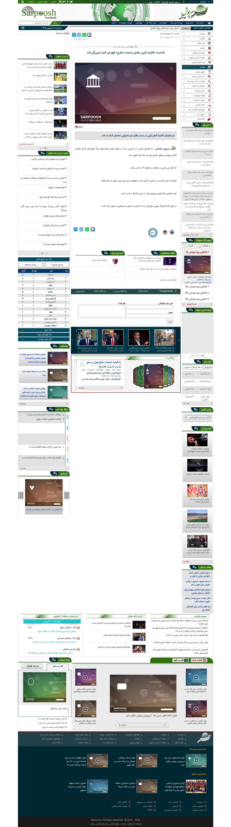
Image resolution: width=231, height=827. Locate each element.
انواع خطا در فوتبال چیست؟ (54, 244)
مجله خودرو (83, 743)
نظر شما (121, 303)
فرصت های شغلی (119, 806)
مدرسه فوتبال (33, 666)
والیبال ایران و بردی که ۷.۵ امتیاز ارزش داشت (199, 500)
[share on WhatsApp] (84, 35)
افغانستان (56, 743)
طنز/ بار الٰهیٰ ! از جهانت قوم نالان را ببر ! (51, 719)
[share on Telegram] (79, 35)
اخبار (114, 23)
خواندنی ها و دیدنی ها (50, 735)
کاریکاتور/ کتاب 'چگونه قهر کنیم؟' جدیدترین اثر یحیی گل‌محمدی (44, 511)
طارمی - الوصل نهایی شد (42, 75)
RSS (150, 810)
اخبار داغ (200, 23)
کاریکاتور (64, 474)
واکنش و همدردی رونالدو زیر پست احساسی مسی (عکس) (111, 625)
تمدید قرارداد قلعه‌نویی (170, 28)
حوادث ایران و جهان (157, 743)
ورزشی (67, 417)
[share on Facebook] (89, 35)
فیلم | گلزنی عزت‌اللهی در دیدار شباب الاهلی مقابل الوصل (195, 722)
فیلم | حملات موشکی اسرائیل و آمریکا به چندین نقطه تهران (124, 761)
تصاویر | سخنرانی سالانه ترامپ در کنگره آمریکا (125, 785)
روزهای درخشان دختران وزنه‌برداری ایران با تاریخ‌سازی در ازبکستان (198, 450)
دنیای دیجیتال (81, 739)
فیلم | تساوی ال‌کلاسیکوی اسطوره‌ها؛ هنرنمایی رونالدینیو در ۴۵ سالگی (85, 690)
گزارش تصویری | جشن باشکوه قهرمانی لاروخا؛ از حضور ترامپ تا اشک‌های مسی (174, 787)
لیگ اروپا (48, 330)
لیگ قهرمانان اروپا (45, 334)
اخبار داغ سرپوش (191, 235)
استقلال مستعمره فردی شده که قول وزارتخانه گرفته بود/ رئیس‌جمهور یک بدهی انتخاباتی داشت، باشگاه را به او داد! (180, 629)
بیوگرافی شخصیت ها (51, 739)
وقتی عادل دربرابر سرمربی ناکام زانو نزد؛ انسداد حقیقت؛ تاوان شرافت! (181, 642)
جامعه (163, 735)
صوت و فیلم (198, 810)
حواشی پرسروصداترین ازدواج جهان (116, 635)
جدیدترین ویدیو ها (198, 749)
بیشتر (24, 404)
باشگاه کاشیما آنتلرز (99, 260)
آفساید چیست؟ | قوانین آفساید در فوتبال (48, 168)
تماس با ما (173, 802)
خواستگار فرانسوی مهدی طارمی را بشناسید (113, 647)
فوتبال (177, 33)
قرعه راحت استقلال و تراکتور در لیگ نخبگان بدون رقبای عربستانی (147, 259)
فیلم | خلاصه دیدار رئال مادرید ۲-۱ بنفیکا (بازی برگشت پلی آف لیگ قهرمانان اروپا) (195, 690)
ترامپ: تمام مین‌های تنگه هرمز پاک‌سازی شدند (88, 349)
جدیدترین (80, 291)
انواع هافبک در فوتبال (56, 187)
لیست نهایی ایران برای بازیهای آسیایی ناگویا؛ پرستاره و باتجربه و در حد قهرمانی (37, 65)
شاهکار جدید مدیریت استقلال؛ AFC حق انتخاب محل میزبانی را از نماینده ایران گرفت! (179, 622)
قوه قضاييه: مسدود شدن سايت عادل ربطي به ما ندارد (187, 635)
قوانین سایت (197, 806)
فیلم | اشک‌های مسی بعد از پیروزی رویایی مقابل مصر (151, 715)
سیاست (180, 735)
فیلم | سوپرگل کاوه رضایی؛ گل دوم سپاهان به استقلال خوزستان (85, 722)
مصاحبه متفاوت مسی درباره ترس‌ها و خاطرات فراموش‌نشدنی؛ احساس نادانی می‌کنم (198, 280)
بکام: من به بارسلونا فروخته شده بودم (34, 373)
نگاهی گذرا (122, 802)
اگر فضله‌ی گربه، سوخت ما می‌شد (53, 727)
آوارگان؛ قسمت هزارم (168, 280)
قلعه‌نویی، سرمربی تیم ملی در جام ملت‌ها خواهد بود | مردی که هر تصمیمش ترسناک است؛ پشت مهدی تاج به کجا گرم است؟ (198, 551)
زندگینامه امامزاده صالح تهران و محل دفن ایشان (103, 362)
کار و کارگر (179, 743)
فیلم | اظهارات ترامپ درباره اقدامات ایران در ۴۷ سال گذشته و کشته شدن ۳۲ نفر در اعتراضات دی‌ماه (75, 761)
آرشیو (54, 2)
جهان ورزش (135, 743)
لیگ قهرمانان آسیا (166, 33)
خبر (207, 125)
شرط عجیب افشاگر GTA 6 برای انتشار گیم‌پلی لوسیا (165, 349)
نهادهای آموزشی (132, 735)
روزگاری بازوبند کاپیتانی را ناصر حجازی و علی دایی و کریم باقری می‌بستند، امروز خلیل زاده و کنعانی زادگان (33, 392)
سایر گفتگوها (192, 304)
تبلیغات (31, 2)
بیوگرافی (139, 23)
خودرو (67, 460)
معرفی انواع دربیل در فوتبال (54, 216)
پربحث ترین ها (176, 23)
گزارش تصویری (171, 810)
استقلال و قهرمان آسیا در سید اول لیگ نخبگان (158, 269)
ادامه (188, 404)
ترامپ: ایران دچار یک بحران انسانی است (115, 349)
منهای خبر (163, 23)
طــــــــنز (58, 666)
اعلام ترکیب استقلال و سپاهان (40, 122)
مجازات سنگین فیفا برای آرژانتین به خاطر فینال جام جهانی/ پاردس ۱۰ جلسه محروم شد (36, 88)
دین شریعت (108, 743)
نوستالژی (64, 346)
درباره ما (200, 802)
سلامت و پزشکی (159, 739)
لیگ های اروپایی (45, 339)
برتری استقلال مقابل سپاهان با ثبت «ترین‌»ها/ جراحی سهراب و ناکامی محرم (38, 135)
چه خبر (59, 409)
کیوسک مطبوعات (125, 23)
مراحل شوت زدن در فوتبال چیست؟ (51, 235)
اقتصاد (180, 739)
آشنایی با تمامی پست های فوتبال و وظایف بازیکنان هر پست (44, 180)
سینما (67, 428)
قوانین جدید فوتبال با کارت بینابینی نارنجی (48, 159)
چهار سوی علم (82, 735)
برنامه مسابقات (30, 264)
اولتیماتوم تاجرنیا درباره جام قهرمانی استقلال (38, 100)
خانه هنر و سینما (107, 735)
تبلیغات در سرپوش (144, 802)
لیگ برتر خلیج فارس (44, 259)
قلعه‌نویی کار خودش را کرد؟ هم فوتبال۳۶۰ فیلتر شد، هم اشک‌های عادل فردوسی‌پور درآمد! (180, 651)
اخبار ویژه (189, 23)
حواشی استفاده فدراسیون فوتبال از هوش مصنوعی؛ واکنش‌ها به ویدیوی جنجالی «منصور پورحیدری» (33, 358)
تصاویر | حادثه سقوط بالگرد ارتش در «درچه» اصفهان (77, 787)
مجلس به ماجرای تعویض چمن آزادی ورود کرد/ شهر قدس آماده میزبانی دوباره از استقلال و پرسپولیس (197, 526)
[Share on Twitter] (74, 35)
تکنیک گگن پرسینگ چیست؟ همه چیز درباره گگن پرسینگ (44, 208)
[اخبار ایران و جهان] (194, 20)
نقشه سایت (147, 806)
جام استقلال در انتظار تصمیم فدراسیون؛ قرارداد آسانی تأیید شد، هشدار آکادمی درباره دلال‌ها (38, 112)
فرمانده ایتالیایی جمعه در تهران (198, 474)
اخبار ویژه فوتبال (27, 144)
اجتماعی (67, 438)
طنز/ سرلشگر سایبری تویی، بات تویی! (52, 723)
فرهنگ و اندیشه (107, 739)
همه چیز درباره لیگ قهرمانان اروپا (52, 197)
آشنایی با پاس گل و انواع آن (54, 225)
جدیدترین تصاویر (199, 774)
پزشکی (67, 449)
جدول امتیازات (57, 264)
